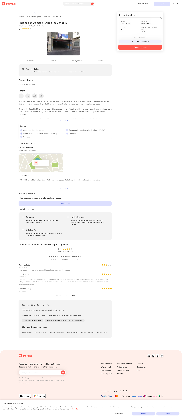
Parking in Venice (41, 332)
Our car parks (106, 374)
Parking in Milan (102, 332)
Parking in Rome (72, 332)
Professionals (122, 367)
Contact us (141, 367)
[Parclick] (9, 3)
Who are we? (106, 367)
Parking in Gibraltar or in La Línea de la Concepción (64, 320)
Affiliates (120, 374)
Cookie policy (74, 409)
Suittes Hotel (59, 310)
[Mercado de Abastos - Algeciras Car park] (63, 43)
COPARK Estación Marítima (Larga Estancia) (37, 310)
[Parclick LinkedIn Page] (153, 355)
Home (21, 17)
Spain (27, 17)
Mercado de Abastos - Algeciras (53, 17)
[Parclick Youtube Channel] (161, 355)
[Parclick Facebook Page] (157, 355)
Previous (58, 295)
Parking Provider (123, 370)
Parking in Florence (87, 332)
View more (64, 120)
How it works (106, 370)
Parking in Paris (27, 332)
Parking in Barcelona (57, 332)
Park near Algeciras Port (33, 320)
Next (74, 295)
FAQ (138, 370)
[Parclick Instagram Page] (149, 355)
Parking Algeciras (36, 17)
